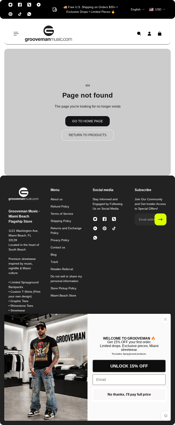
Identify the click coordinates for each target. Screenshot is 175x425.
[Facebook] (20, 4)
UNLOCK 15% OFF (129, 366)
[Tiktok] (20, 14)
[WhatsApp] (29, 14)
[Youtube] (38, 4)
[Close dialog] (165, 319)
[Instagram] (10, 4)
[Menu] (15, 33)
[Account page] (149, 33)
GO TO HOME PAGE (87, 121)
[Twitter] (29, 4)
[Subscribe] (160, 219)
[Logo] (48, 33)
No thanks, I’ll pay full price (129, 394)
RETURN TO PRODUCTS (87, 135)
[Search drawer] (139, 33)
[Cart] (160, 33)
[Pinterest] (10, 14)
